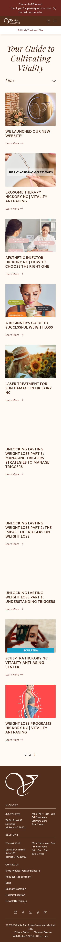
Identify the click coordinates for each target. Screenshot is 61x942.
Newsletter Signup (16, 900)
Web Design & (20, 936)
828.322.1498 (12, 814)
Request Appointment (18, 876)
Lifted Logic (42, 936)
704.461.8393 (12, 843)
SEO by (32, 936)
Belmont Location (15, 888)
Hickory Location (15, 894)
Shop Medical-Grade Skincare (22, 870)
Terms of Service (43, 932)
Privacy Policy (21, 932)
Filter (10, 80)
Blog (8, 882)
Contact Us (12, 864)
